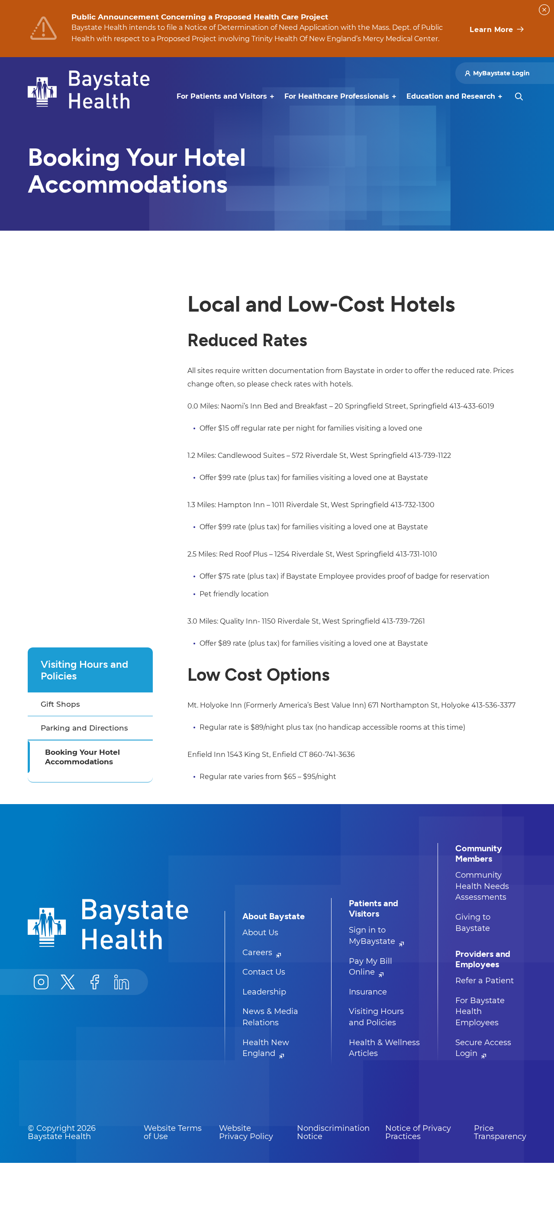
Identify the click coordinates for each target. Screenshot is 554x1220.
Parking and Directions (84, 728)
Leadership (264, 992)
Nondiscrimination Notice (333, 1132)
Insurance (368, 992)
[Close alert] (544, 9)
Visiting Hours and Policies (84, 670)
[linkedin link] (121, 982)
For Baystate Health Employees (480, 1011)
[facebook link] (94, 982)
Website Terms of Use (173, 1132)
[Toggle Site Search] (519, 96)
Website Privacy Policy (246, 1132)
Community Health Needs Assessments (482, 886)
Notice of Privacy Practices (418, 1132)
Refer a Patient (484, 980)
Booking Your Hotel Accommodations (82, 757)
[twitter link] (68, 982)
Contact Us (263, 972)
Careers (258, 952)
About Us (260, 932)
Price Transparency (500, 1132)
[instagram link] (41, 982)
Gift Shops (60, 704)
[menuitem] (222, 96)
